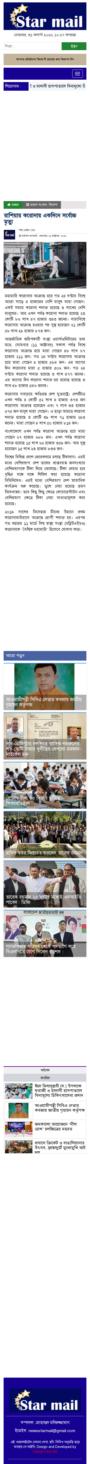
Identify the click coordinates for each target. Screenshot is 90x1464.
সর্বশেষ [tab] (45, 1070)
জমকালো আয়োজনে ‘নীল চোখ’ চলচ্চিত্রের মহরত (56, 1127)
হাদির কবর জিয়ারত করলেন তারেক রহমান (44, 853)
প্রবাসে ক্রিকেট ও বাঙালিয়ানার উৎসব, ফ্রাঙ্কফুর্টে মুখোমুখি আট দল (60, 1147)
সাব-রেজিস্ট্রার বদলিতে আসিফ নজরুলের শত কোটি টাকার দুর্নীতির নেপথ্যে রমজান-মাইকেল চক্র (43, 749)
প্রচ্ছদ (15, 205)
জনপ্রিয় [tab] (45, 1078)
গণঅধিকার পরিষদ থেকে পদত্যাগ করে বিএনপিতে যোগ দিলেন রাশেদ (41, 949)
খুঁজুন (74, 46)
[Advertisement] (45, 134)
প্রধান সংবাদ (38, 205)
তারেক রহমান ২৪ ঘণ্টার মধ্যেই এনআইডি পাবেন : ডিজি (43, 899)
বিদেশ (53, 205)
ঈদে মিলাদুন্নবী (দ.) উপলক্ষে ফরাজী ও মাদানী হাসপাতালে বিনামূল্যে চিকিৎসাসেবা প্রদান (59, 1090)
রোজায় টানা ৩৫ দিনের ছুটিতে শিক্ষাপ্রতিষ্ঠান (33, 801)
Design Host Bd (45, 1452)
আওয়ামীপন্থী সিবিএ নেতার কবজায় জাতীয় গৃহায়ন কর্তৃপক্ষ (44, 702)
